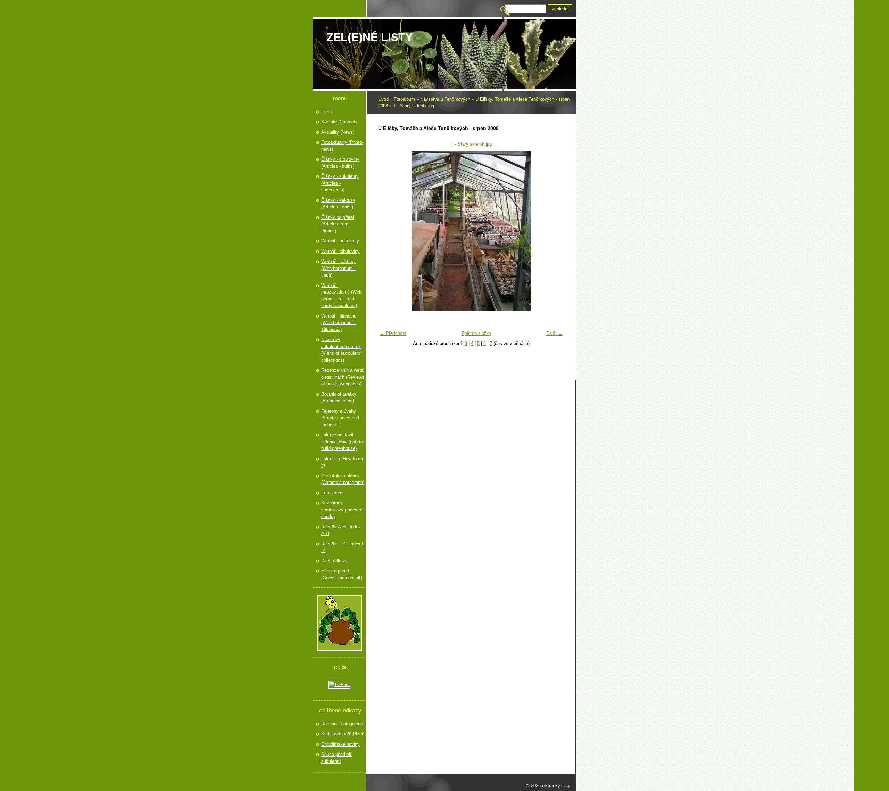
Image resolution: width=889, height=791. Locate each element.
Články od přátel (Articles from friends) (337, 224)
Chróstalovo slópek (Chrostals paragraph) (342, 479)
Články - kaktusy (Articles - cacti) (338, 204)
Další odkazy (334, 560)
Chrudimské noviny (340, 744)
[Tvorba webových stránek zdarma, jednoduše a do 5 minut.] (568, 786)
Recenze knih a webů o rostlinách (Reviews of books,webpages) (342, 377)
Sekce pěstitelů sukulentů (336, 758)
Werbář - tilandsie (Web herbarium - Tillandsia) (338, 322)
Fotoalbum (404, 99)
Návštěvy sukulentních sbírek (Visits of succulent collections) (341, 350)
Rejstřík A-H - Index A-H (341, 530)
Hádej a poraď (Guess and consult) (341, 574)
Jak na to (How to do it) (342, 462)
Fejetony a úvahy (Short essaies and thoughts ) (340, 418)
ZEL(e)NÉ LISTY (369, 37)
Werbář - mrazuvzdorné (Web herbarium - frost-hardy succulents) (341, 295)
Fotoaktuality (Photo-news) (342, 146)
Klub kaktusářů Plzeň (342, 733)
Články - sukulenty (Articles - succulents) (340, 183)
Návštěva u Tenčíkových (445, 99)
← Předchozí (393, 333)
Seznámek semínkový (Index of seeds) (342, 509)
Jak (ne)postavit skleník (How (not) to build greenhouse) (342, 441)
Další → (554, 333)
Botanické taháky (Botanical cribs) (338, 398)
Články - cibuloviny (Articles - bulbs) (340, 163)
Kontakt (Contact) (339, 121)
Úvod (383, 99)
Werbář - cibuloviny (340, 251)
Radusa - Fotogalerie (342, 723)
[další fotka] (555, 231)
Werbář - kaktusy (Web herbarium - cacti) (338, 268)
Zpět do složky (476, 333)
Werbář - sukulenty (340, 241)
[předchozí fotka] (388, 231)
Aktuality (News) (337, 132)
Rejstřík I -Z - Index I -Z (342, 547)
